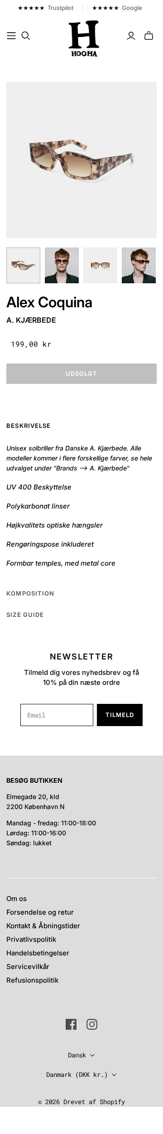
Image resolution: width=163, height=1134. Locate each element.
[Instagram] (91, 1024)
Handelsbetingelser (37, 953)
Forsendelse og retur (40, 912)
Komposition (30, 593)
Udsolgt (81, 373)
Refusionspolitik (32, 980)
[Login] (131, 36)
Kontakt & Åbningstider (43, 925)
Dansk (77, 1055)
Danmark (77, 1074)
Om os (16, 898)
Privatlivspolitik (31, 939)
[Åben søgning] (25, 35)
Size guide (24, 614)
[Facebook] (71, 1024)
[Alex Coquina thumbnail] (23, 265)
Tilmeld (119, 714)
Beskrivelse (28, 425)
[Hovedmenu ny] (11, 35)
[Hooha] (84, 37)
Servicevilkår (27, 966)
